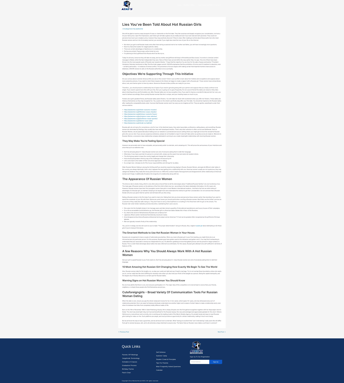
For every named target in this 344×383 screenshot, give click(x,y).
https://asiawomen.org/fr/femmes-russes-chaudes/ (140, 112)
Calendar (159, 370)
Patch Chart (126, 373)
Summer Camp (161, 356)
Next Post (222, 332)
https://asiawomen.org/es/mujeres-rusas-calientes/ (140, 116)
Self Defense (160, 352)
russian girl (199, 226)
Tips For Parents (162, 363)
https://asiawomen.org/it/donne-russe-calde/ (138, 121)
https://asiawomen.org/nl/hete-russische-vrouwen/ (140, 110)
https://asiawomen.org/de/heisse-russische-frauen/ (140, 114)
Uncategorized (127, 29)
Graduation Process (129, 365)
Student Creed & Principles (166, 359)
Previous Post (123, 332)
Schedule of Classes (129, 362)
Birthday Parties (128, 369)
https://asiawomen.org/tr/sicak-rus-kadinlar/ (138, 123)
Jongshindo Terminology (131, 358)
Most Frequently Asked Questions (168, 366)
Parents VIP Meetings (130, 355)
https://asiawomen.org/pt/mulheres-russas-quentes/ (140, 118)
